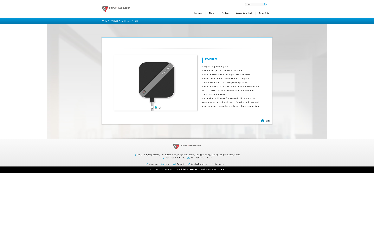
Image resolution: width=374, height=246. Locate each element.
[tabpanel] (155, 83)
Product (224, 13)
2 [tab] (156, 107)
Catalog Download (244, 13)
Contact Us (264, 13)
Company (197, 13)
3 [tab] (159, 107)
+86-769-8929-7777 (176, 158)
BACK (267, 121)
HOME (104, 21)
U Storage (126, 21)
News (211, 13)
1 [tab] (152, 107)
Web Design (207, 169)
